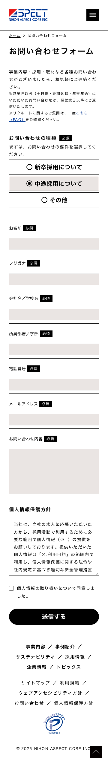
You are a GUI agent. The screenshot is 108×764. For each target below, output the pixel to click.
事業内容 (36, 647)
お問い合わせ (29, 703)
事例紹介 (65, 647)
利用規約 (70, 683)
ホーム (15, 35)
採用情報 (75, 657)
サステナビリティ (36, 657)
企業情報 (37, 667)
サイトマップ (35, 683)
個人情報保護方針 (74, 703)
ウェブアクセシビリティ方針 (50, 693)
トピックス (68, 667)
